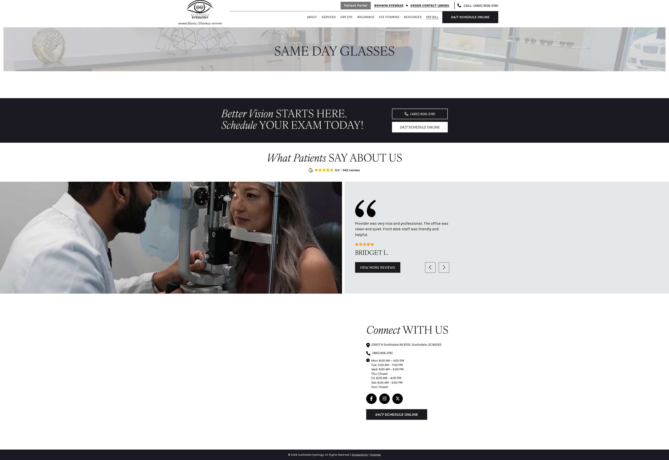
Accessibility (360, 454)
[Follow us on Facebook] (371, 399)
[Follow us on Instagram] (384, 399)
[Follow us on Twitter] (397, 399)
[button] (334, 170)
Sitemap (375, 454)
